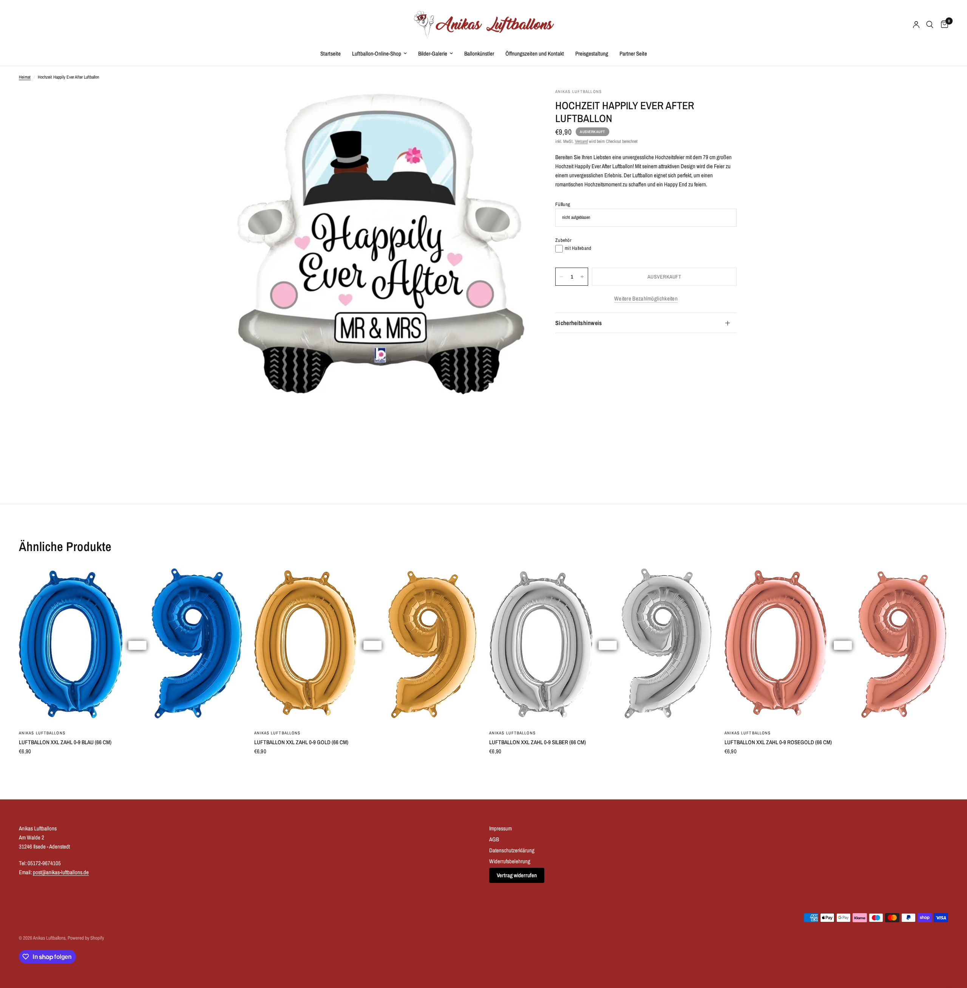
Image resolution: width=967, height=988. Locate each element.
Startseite (330, 53)
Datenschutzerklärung (511, 850)
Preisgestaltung (591, 53)
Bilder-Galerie (432, 53)
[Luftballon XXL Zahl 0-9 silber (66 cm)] (601, 644)
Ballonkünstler (479, 53)
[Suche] (929, 24)
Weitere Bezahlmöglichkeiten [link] (646, 298)
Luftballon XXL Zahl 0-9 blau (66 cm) (65, 742)
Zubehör (563, 240)
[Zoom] (517, 104)
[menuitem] (330, 53)
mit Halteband (578, 248)
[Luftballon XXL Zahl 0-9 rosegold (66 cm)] (836, 644)
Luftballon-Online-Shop (376, 53)
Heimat (25, 77)
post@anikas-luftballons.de (61, 872)
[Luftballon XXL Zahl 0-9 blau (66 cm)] (131, 644)
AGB (494, 839)
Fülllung (562, 204)
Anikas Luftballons (42, 733)
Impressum (500, 828)
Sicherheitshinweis (578, 323)
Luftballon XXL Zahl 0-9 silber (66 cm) (537, 742)
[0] (942, 24)
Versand (581, 141)
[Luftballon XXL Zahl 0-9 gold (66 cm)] (366, 644)
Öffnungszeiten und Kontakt (534, 53)
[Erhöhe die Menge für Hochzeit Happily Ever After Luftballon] (582, 276)
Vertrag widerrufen (517, 875)
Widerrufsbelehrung (509, 861)
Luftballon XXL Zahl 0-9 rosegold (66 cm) (778, 742)
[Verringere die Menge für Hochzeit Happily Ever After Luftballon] (561, 276)
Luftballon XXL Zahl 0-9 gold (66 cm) (301, 742)
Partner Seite (633, 53)
